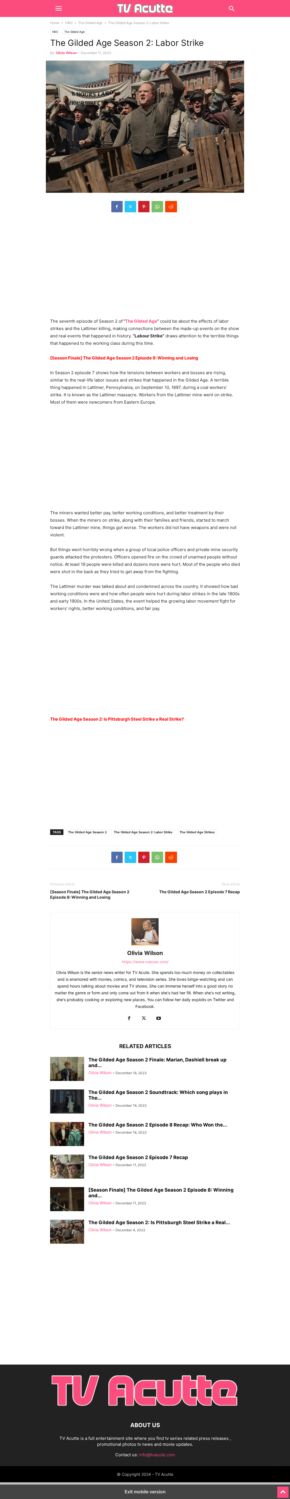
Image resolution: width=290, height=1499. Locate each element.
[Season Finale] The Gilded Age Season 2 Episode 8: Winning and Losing (89, 894)
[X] (130, 206)
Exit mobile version (145, 1491)
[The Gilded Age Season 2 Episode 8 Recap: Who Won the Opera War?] (67, 1134)
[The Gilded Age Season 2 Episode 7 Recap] (67, 1167)
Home (54, 23)
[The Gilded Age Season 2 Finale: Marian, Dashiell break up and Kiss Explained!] (67, 1069)
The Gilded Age (90, 23)
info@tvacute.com (157, 1454)
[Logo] (145, 1408)
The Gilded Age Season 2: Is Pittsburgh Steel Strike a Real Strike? (117, 719)
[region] (145, 268)
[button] (58, 8)
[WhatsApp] (157, 206)
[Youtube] (158, 1018)
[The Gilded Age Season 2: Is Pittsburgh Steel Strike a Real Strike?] (67, 1232)
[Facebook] (117, 206)
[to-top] (283, 1490)
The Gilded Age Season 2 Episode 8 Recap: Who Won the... (157, 1125)
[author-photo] (145, 945)
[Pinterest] (144, 206)
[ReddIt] (171, 206)
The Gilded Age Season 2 (87, 832)
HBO (68, 23)
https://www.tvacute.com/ (145, 962)
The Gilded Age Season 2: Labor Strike (143, 832)
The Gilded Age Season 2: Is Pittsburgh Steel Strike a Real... (159, 1222)
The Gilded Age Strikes (197, 832)
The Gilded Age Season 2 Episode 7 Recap (199, 891)
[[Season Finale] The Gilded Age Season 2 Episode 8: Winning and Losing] (67, 1200)
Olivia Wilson (66, 53)
